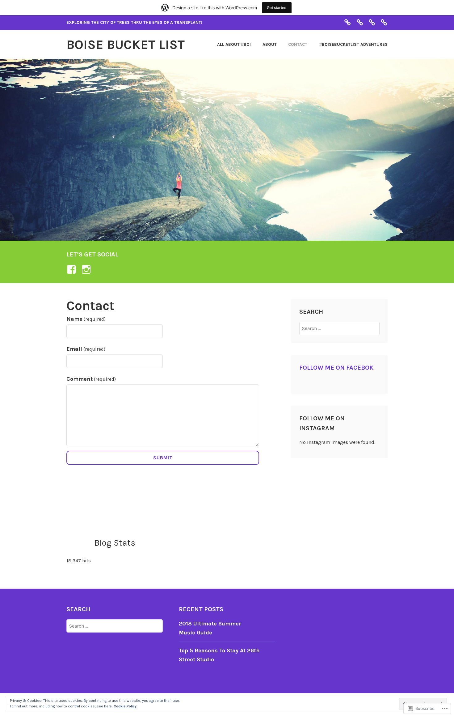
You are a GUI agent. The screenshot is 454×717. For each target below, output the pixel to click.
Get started (277, 7)
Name (86, 319)
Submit (163, 458)
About (270, 44)
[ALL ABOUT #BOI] (347, 22)
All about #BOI (234, 44)
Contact (297, 44)
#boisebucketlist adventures (353, 44)
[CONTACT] (372, 22)
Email (85, 349)
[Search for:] (339, 328)
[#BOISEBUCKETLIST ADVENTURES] (384, 22)
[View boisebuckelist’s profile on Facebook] (72, 269)
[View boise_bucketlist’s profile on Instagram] (87, 269)
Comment (91, 379)
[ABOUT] (360, 22)
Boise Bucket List (125, 44)
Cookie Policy (125, 706)
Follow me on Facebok (336, 367)
